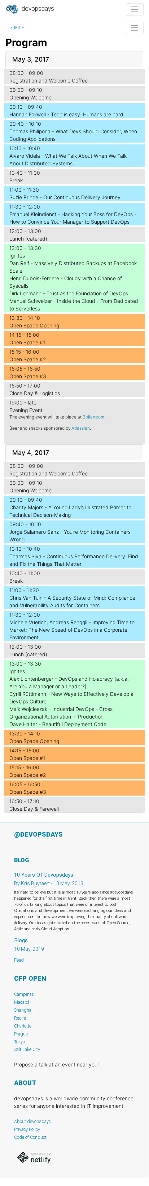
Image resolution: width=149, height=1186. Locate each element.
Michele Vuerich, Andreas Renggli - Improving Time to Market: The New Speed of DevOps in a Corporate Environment (72, 629)
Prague (21, 1034)
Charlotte (22, 1026)
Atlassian (80, 428)
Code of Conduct (30, 1137)
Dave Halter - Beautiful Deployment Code (57, 724)
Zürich (17, 27)
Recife (20, 1018)
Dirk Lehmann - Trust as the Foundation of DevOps (68, 293)
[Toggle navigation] (135, 9)
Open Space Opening (34, 325)
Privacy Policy (27, 1129)
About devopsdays (32, 1121)
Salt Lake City (27, 1049)
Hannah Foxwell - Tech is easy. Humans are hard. (67, 114)
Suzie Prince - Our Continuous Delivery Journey (64, 197)
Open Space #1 (27, 342)
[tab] (74, 59)
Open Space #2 (27, 359)
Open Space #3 (27, 376)
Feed (19, 960)
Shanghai (23, 1010)
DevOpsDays (37, 8)
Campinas (24, 994)
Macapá (22, 1002)
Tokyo (19, 1041)
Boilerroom (93, 417)
